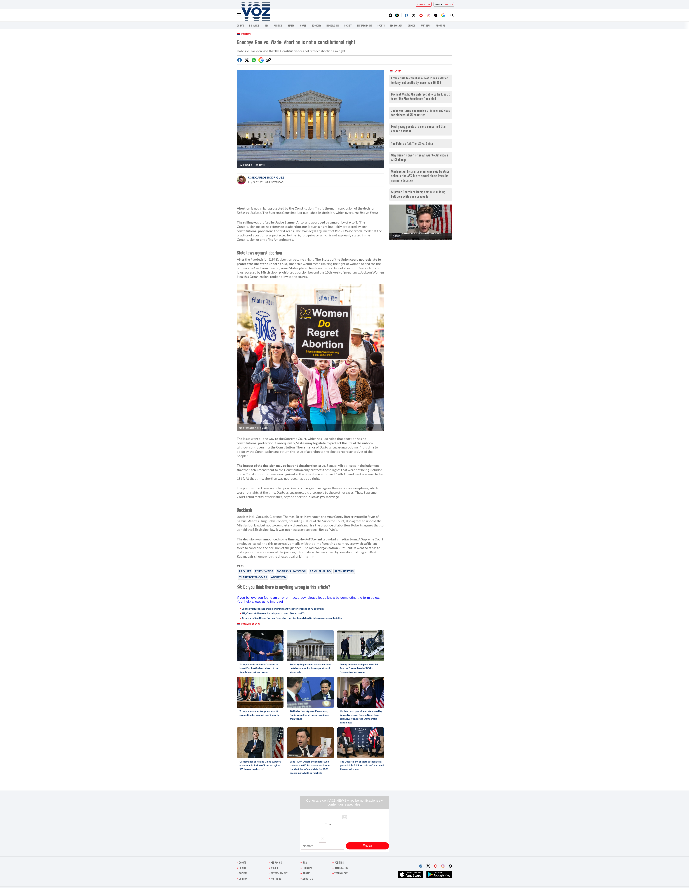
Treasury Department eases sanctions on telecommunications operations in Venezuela (310, 668)
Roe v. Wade (264, 571)
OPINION (411, 26)
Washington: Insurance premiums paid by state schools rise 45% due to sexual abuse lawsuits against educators (420, 176)
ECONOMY (316, 26)
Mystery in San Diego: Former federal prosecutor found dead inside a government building (292, 617)
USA (266, 26)
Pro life (245, 571)
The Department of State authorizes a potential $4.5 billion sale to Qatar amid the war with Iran (362, 765)
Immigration (332, 26)
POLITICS (278, 26)
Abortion (278, 577)
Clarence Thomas (253, 577)
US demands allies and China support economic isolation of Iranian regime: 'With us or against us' (260, 765)
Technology (396, 26)
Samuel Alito (320, 571)
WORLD (303, 26)
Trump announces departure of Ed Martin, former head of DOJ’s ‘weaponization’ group (359, 668)
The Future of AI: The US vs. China (412, 144)
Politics (246, 34)
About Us (440, 26)
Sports (381, 26)
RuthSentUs (344, 571)
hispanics (254, 26)
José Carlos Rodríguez (266, 177)
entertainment (364, 26)
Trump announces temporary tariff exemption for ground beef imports (259, 713)
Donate (240, 26)
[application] (420, 222)
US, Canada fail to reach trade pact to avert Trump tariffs (273, 613)
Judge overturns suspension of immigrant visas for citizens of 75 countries (283, 608)
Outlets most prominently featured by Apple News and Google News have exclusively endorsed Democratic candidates (361, 717)
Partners (425, 26)
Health (291, 26)
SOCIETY (348, 26)
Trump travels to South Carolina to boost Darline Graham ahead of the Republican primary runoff (259, 668)
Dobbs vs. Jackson (291, 571)
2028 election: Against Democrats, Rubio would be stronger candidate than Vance (309, 715)
